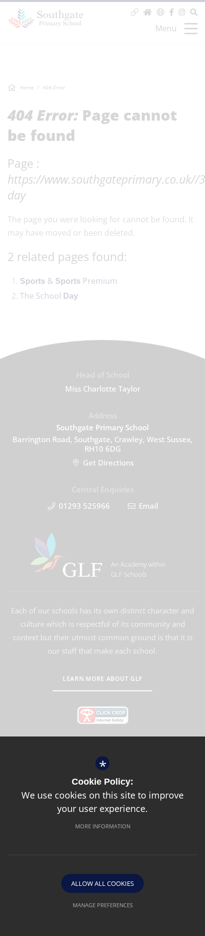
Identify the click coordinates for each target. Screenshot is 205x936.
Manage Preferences (103, 905)
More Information (102, 826)
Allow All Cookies (102, 883)
